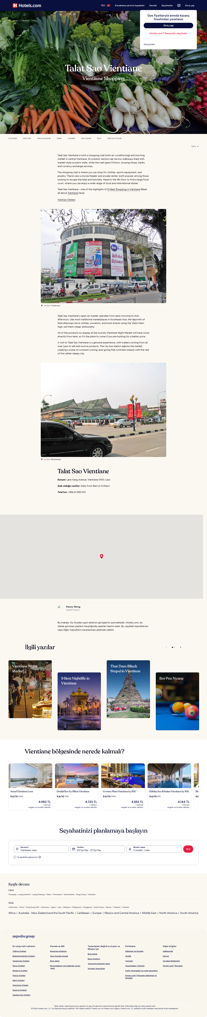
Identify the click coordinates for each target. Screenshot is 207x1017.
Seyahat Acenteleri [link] (96, 968)
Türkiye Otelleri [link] (19, 951)
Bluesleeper (56, 459)
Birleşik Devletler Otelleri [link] (24, 956)
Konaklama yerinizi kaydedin (130, 5)
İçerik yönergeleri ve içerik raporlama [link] (141, 970)
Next (179, 647)
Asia (10, 902)
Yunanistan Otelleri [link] (21, 961)
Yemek (59, 138)
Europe (97, 913)
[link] (168, 44)
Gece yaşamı (86, 138)
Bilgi (99, 138)
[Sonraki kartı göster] (198, 786)
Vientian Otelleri (114, 138)
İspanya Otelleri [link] (20, 990)
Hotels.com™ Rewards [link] (173, 966)
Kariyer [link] (166, 956)
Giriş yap (189, 5)
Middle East (149, 913)
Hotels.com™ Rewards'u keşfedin (168, 33)
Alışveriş (71, 138)
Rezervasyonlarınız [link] (58, 951)
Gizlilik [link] (128, 956)
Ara (188, 849)
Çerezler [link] (129, 961)
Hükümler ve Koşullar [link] (134, 951)
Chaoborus (55, 305)
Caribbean (83, 913)
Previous (166, 647)
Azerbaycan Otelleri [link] (21, 995)
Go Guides (12, 138)
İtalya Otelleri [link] (19, 966)
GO (9, 20)
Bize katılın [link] (92, 954)
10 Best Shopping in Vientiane (123, 189)
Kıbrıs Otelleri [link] (19, 980)
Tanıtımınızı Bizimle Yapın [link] (99, 963)
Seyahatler (167, 5)
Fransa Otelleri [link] (19, 975)
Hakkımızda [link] (168, 951)
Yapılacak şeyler (44, 138)
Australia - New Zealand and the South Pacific (46, 913)
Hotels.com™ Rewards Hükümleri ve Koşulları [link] (141, 976)
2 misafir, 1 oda (141, 850)
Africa (11, 913)
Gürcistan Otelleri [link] (20, 985)
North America (168, 913)
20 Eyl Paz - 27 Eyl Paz (89, 850)
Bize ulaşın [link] (55, 961)
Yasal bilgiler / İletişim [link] (135, 966)
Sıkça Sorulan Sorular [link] (59, 956)
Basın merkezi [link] (94, 959)
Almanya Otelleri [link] (20, 970)
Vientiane (25, 20)
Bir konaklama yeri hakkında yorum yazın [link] (65, 967)
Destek (153, 5)
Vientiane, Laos (28, 850)
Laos (16, 20)
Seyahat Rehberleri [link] (171, 961)
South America (189, 913)
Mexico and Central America (122, 913)
